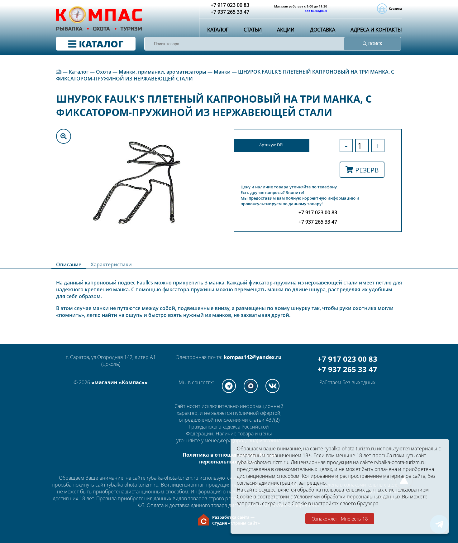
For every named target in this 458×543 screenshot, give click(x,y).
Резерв (367, 169)
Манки (222, 71)
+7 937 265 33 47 (347, 369)
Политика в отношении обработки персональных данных (229, 458)
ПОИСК (374, 43)
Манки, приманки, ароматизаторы (162, 71)
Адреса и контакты (376, 29)
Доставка (322, 29)
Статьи (253, 29)
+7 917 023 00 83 (347, 359)
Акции (285, 29)
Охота (103, 71)
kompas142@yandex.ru (253, 357)
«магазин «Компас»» (119, 382)
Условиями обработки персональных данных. (348, 496)
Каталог (217, 29)
